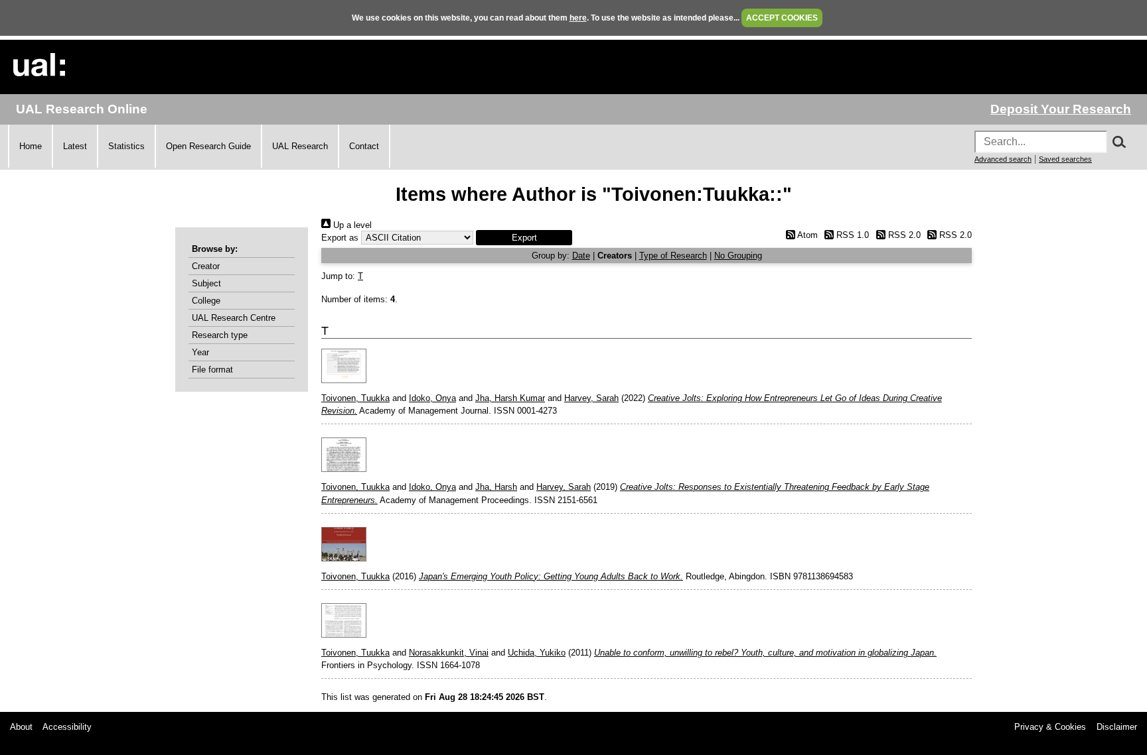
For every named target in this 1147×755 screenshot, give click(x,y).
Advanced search (1003, 159)
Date (581, 256)
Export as (339, 238)
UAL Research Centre (233, 318)
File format (212, 370)
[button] (524, 237)
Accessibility (67, 727)
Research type (220, 335)
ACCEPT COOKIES (782, 18)
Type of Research (673, 256)
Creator (206, 266)
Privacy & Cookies (1050, 727)
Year (200, 352)
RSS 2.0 (902, 235)
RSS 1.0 (851, 235)
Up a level (351, 225)
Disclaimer (1117, 727)
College (206, 301)
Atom (806, 235)
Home (30, 146)
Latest (75, 146)
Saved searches (1065, 159)
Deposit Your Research (1060, 109)
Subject (206, 283)
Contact (364, 146)
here (578, 18)
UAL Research (300, 146)
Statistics (126, 146)
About (21, 727)
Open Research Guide (208, 146)
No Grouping (738, 256)
